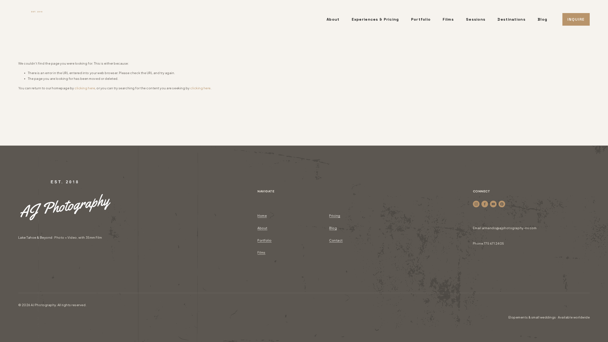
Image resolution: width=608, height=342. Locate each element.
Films (448, 19)
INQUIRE (576, 19)
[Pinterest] (502, 204)
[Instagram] (476, 204)
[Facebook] (484, 204)
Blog (542, 19)
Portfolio (421, 19)
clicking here (85, 88)
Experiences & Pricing (375, 19)
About (333, 19)
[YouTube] (493, 204)
